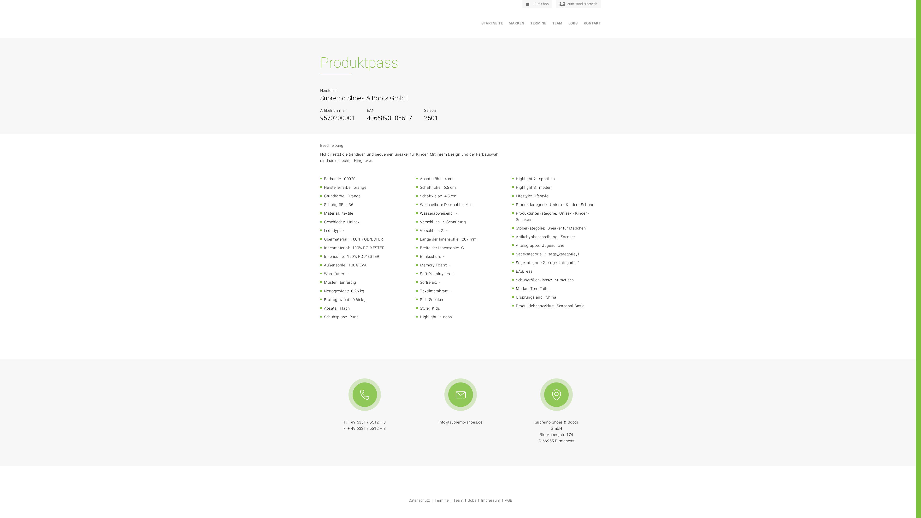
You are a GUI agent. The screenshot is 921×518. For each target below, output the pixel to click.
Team (557, 23)
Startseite (492, 23)
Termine (538, 23)
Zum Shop (541, 3)
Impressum (490, 500)
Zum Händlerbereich (582, 3)
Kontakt (592, 23)
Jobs (573, 23)
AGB (508, 500)
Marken (516, 23)
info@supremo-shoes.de (460, 422)
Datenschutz (419, 500)
